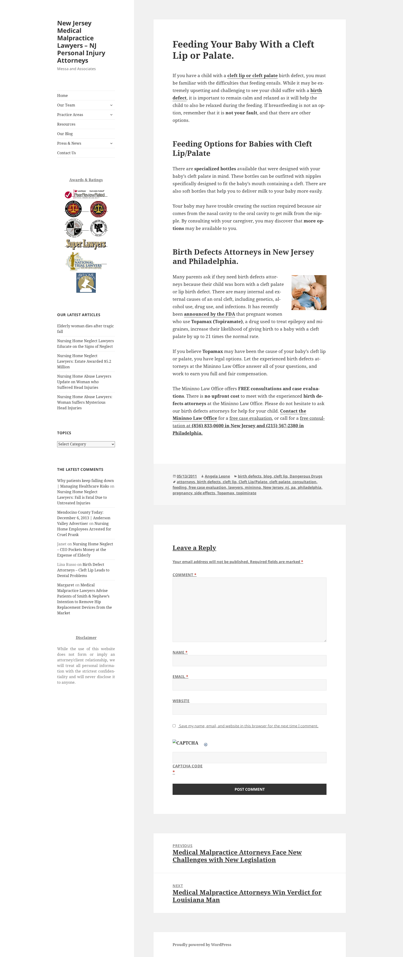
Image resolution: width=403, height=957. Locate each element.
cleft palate (279, 481)
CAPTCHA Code (188, 766)
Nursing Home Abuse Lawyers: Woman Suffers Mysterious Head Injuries (84, 402)
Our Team (66, 105)
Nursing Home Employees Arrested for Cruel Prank (84, 529)
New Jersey (273, 487)
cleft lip (281, 476)
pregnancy (182, 493)
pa (293, 487)
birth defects (249, 476)
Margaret (65, 585)
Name (180, 652)
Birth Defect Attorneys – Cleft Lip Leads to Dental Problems (83, 570)
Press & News (69, 143)
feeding (180, 487)
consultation (304, 481)
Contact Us (66, 152)
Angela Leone (217, 476)
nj (287, 487)
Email (180, 676)
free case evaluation (207, 487)
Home (62, 95)
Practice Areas (70, 114)
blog (268, 476)
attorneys (186, 481)
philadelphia (309, 487)
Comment (185, 574)
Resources (66, 124)
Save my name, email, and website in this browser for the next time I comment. (248, 725)
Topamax (225, 493)
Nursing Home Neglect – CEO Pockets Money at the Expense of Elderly (85, 549)
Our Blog (65, 133)
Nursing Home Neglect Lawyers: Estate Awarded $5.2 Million (84, 361)
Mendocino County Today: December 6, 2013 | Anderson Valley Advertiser (83, 518)
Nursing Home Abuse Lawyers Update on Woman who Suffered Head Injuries (84, 382)
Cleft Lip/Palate (253, 481)
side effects (204, 493)
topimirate (246, 493)
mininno (253, 487)
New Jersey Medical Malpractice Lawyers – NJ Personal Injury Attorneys (81, 42)
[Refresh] (205, 743)
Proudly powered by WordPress (202, 944)
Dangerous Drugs (306, 476)
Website (181, 700)
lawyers (235, 487)
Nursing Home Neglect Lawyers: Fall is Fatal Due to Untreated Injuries (82, 497)
